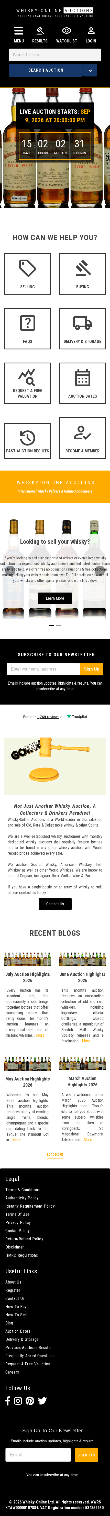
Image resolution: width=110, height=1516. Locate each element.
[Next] (100, 571)
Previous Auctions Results (28, 1347)
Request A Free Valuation (27, 1364)
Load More (55, 1154)
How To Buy (16, 1306)
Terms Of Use (17, 1214)
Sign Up (92, 669)
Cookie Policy (17, 1230)
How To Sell (16, 1314)
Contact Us (15, 1298)
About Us (13, 1282)
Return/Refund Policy (24, 1238)
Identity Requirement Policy (30, 1206)
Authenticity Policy (22, 1198)
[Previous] (10, 571)
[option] (55, 144)
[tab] (51, 625)
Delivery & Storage (22, 1339)
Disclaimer (14, 1247)
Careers (12, 1372)
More (40, 1035)
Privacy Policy (18, 1222)
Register (12, 1290)
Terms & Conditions (22, 1189)
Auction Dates (17, 1331)
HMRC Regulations (21, 1255)
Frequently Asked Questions (30, 1355)
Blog (9, 1323)
